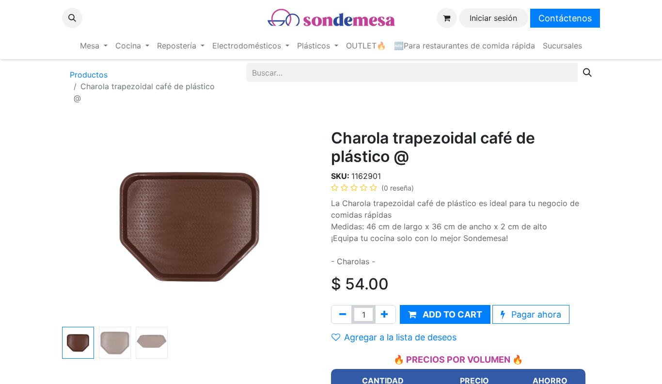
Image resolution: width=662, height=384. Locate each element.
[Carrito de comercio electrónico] (447, 18)
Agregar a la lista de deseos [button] (400, 337)
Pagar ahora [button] (535, 314)
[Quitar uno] (342, 314)
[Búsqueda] (587, 72)
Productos (89, 75)
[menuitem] (93, 45)
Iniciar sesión (493, 18)
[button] (72, 18)
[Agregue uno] (384, 314)
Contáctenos (565, 18)
